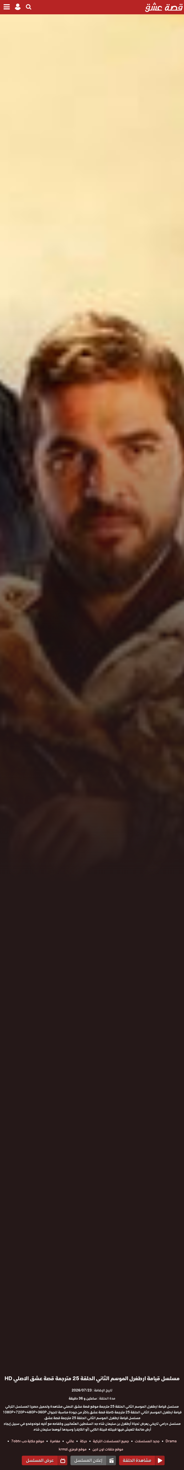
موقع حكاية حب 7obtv (27, 1441)
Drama (171, 1441)
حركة (83, 1441)
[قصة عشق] (164, 7)
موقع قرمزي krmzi (72, 1449)
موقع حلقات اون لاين (107, 1449)
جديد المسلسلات (147, 1441)
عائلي (70, 1441)
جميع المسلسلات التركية (111, 1441)
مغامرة (55, 1441)
